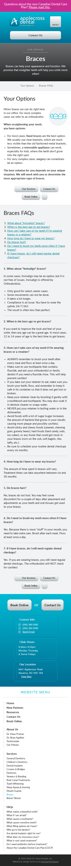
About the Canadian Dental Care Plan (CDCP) (30, 848)
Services (12, 754)
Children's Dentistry (17, 762)
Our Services (35, 50)
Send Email (28, 631)
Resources (13, 712)
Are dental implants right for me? (24, 833)
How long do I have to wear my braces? (31, 238)
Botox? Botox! (14, 798)
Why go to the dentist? (18, 830)
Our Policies (13, 745)
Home (10, 703)
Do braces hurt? (16, 242)
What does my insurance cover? (23, 837)
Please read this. (39, 7)
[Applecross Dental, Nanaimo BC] (27, 21)
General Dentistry (16, 758)
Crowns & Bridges (16, 769)
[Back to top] (44, 197)
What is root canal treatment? (22, 841)
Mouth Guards (14, 791)
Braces (10, 795)
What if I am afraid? (17, 815)
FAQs (10, 807)
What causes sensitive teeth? (22, 823)
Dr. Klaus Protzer (15, 734)
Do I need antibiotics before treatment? (27, 844)
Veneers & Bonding (16, 777)
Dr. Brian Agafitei (15, 738)
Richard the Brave (49, 862)
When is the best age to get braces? (28, 227)
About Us (12, 729)
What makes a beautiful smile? (22, 812)
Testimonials (13, 741)
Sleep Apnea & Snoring (18, 787)
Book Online (31, 196)
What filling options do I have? (22, 826)
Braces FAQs (45, 85)
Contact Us (35, 35)
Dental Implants (15, 766)
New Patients (15, 708)
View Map (26, 676)
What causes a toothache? (20, 819)
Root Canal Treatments (18, 780)
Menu (55, 24)
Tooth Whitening (15, 784)
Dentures (11, 773)
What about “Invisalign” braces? (26, 223)
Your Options (27, 85)
